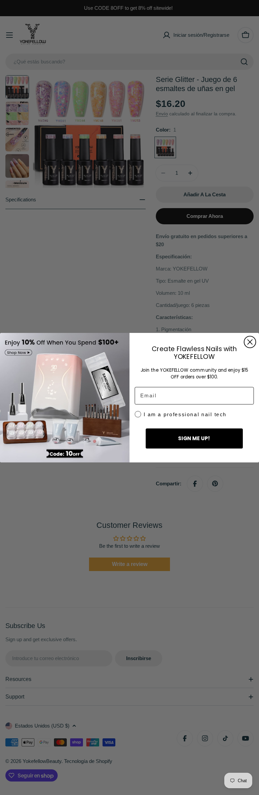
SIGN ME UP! (194, 438)
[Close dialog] (250, 342)
